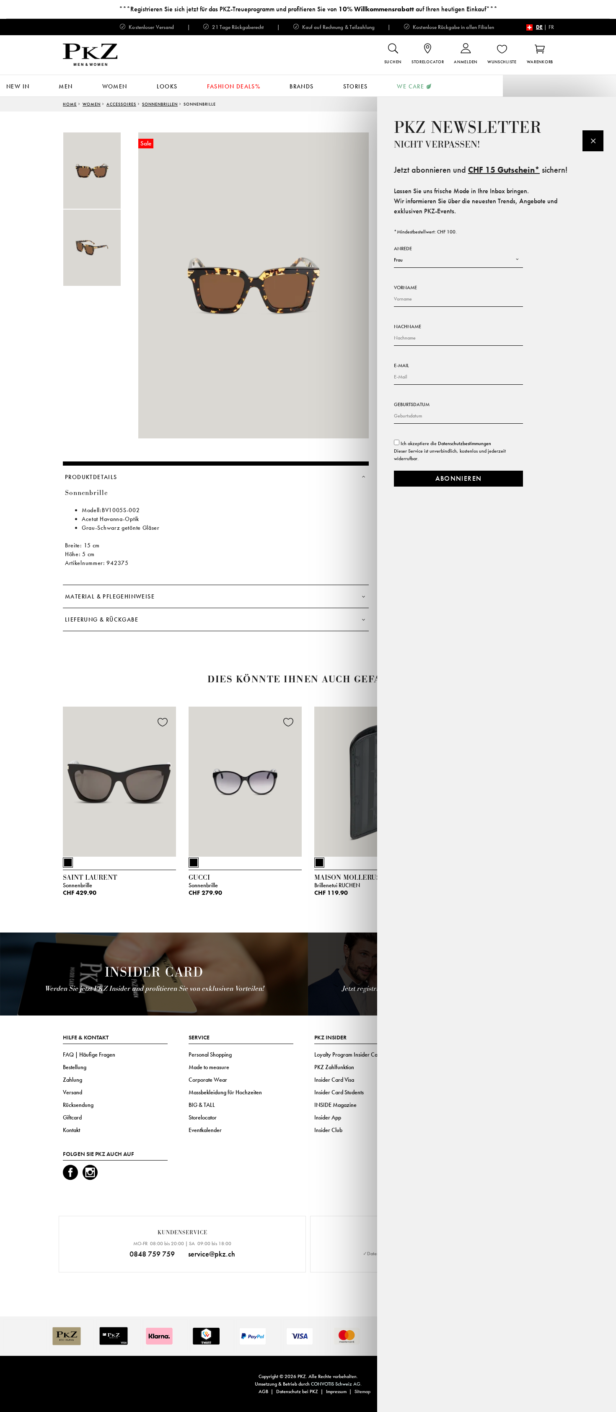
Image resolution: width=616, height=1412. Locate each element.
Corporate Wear (208, 1079)
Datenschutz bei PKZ (297, 1391)
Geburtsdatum (412, 404)
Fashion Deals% (234, 86)
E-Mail (401, 365)
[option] (100, 170)
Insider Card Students (339, 1092)
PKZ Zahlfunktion (334, 1067)
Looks (167, 86)
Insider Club (328, 1130)
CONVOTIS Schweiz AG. (336, 1384)
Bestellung (74, 1067)
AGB (263, 1391)
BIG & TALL (202, 1105)
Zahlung (72, 1079)
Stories (355, 86)
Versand (72, 1092)
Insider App (327, 1117)
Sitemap (362, 1391)
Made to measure (209, 1067)
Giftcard (72, 1117)
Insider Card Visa (334, 1079)
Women (114, 86)
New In (17, 86)
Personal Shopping (210, 1054)
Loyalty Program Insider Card (348, 1054)
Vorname (405, 287)
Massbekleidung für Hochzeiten (225, 1092)
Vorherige (41, 784)
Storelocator (203, 1117)
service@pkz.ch (211, 1254)
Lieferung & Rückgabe (101, 619)
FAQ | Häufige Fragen (89, 1054)
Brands (301, 86)
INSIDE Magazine (335, 1105)
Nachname (407, 326)
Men (65, 86)
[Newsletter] (592, 140)
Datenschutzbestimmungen (464, 443)
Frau (398, 259)
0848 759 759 (152, 1254)
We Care (410, 86)
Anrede (403, 248)
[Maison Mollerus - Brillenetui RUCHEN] (370, 780)
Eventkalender (205, 1130)
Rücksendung (78, 1105)
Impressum (336, 1391)
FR (551, 27)
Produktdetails (91, 477)
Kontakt (71, 1130)
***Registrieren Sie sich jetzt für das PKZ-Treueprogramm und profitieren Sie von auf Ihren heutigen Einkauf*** (308, 9)
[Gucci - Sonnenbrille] (245, 780)
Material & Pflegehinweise (110, 596)
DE (539, 27)
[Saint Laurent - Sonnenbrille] (119, 780)
